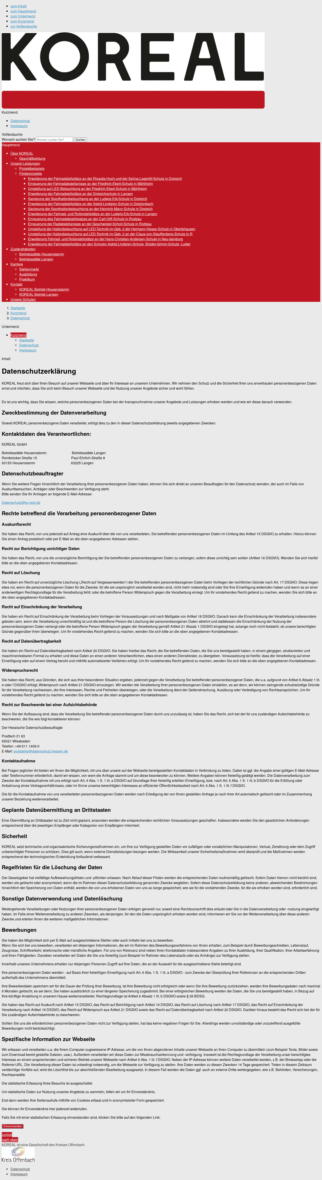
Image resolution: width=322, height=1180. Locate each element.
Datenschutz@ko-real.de (21, 502)
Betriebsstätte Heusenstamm (41, 254)
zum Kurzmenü (22, 21)
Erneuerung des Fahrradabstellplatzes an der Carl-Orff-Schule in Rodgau (85, 218)
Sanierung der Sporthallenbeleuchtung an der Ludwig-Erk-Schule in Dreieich (87, 198)
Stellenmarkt (29, 269)
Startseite (18, 307)
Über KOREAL (22, 153)
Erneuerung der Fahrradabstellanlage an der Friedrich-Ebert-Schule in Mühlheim (90, 183)
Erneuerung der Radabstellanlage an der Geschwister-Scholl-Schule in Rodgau (90, 223)
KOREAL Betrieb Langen (38, 294)
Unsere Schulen (23, 299)
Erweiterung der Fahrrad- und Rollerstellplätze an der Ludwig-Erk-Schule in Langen (92, 213)
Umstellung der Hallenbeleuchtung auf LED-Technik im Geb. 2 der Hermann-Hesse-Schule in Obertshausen (111, 228)
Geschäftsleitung (32, 158)
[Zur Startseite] (133, 107)
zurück (7, 1134)
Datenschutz (20, 120)
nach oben (10, 1139)
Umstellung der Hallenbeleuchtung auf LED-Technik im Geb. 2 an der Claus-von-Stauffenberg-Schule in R (110, 233)
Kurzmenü (19, 312)
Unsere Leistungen (25, 163)
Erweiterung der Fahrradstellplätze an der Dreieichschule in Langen (80, 193)
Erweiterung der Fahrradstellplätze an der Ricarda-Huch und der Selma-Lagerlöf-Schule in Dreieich (105, 178)
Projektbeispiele (31, 168)
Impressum (19, 125)
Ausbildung (28, 274)
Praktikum (27, 279)
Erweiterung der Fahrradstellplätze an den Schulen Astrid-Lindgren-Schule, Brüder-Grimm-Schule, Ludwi (109, 243)
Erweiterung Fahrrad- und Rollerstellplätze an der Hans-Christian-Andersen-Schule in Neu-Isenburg (105, 238)
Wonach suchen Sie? (18, 139)
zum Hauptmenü (23, 11)
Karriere (17, 264)
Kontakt (16, 284)
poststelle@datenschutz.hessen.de (41, 751)
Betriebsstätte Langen (36, 259)
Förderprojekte (30, 173)
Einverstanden (13, 1126)
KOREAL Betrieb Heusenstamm (44, 289)
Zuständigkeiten (23, 248)
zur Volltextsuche (24, 26)
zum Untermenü (23, 16)
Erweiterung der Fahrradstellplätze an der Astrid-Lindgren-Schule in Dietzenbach (90, 203)
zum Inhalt (19, 6)
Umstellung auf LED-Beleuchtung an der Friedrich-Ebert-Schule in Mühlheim (87, 188)
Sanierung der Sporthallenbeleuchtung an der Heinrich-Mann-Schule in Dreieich (90, 208)
